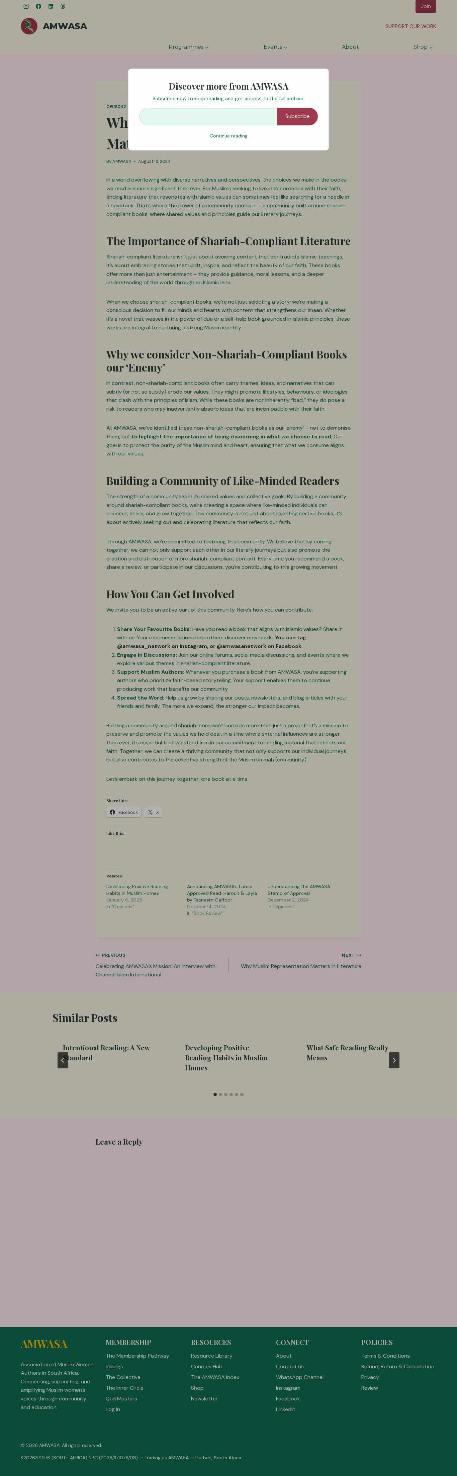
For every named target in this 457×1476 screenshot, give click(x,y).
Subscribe (297, 116)
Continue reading (229, 136)
